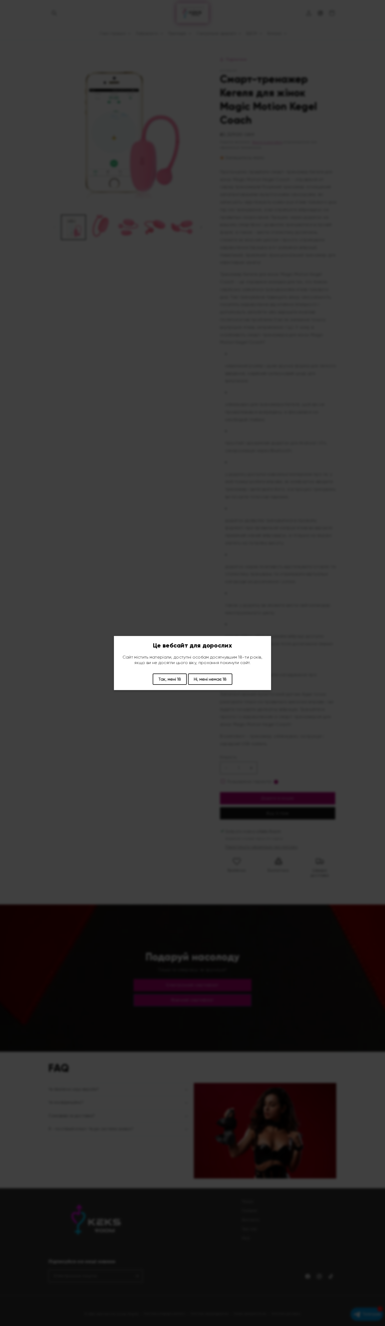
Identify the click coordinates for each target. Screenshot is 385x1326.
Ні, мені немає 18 (210, 679)
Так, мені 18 (169, 679)
